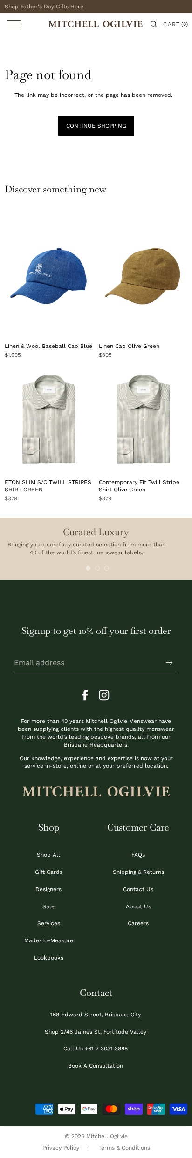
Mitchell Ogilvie (107, 1136)
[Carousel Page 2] (97, 568)
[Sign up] (169, 663)
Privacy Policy (60, 1147)
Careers (138, 923)
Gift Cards (48, 872)
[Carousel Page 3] (106, 568)
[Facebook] (87, 695)
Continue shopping (96, 126)
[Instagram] (104, 695)
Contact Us (138, 889)
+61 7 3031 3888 (106, 1048)
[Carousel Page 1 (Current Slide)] (88, 568)
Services (48, 923)
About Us (138, 906)
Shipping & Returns (138, 872)
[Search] (154, 24)
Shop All (48, 854)
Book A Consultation (95, 1066)
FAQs (138, 854)
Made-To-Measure (48, 940)
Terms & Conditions (124, 1147)
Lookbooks (48, 957)
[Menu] (14, 24)
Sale (48, 906)
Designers (48, 889)
